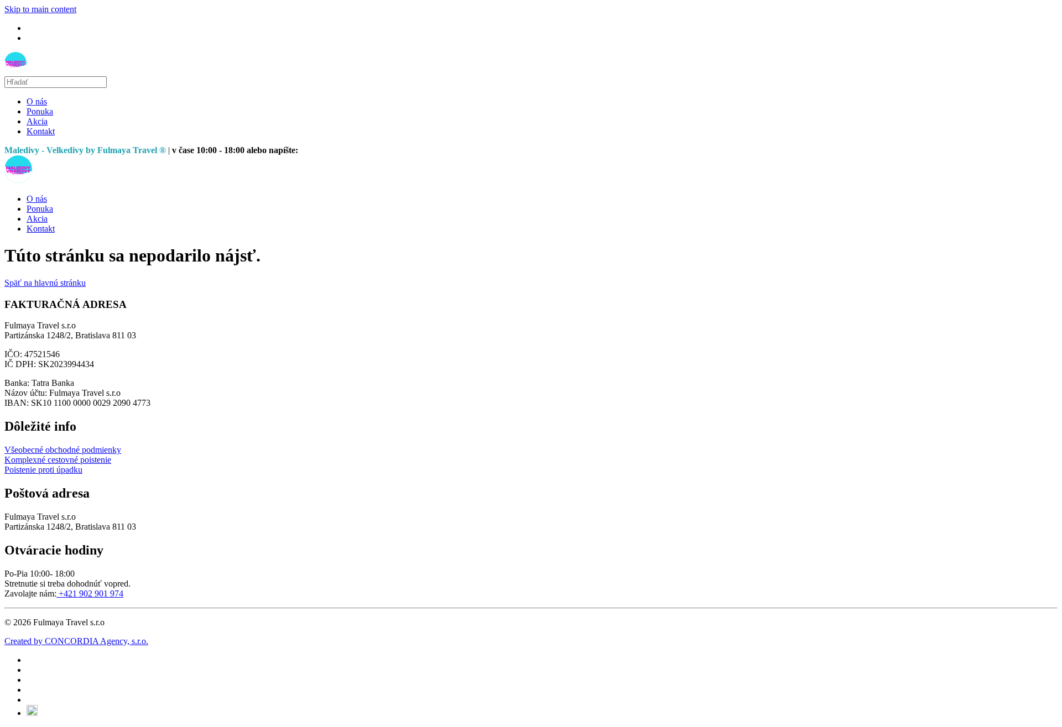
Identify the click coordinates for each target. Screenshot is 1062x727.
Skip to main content (40, 9)
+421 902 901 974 (89, 593)
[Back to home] (15, 71)
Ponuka (40, 111)
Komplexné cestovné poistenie (57, 459)
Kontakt (41, 131)
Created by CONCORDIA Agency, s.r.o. (76, 641)
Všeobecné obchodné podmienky (62, 449)
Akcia (37, 121)
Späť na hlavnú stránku (45, 282)
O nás (37, 101)
